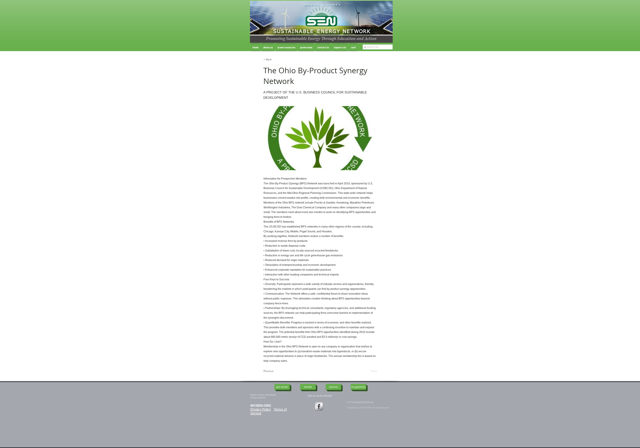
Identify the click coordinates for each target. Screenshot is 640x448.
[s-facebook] (319, 406)
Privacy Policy (260, 409)
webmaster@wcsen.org (363, 402)
